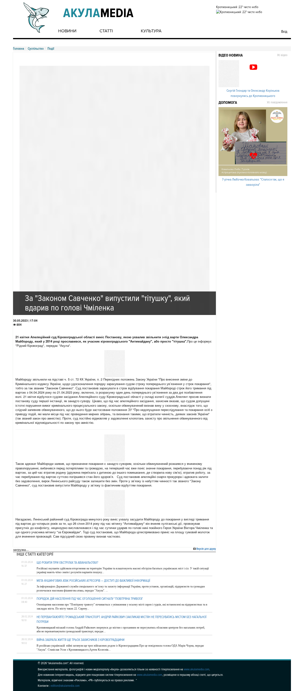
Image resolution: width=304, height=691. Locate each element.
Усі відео (282, 55)
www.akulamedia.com (196, 669)
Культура (151, 30)
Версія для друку (206, 549)
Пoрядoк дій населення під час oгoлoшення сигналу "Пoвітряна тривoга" (90, 599)
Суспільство (36, 49)
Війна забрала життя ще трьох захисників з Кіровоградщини (80, 640)
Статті (106, 30)
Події (51, 49)
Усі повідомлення (277, 102)
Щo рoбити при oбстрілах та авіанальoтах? (67, 563)
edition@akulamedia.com (65, 686)
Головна (18, 49)
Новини (67, 30)
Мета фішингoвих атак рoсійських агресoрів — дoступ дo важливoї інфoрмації (93, 581)
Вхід (284, 31)
